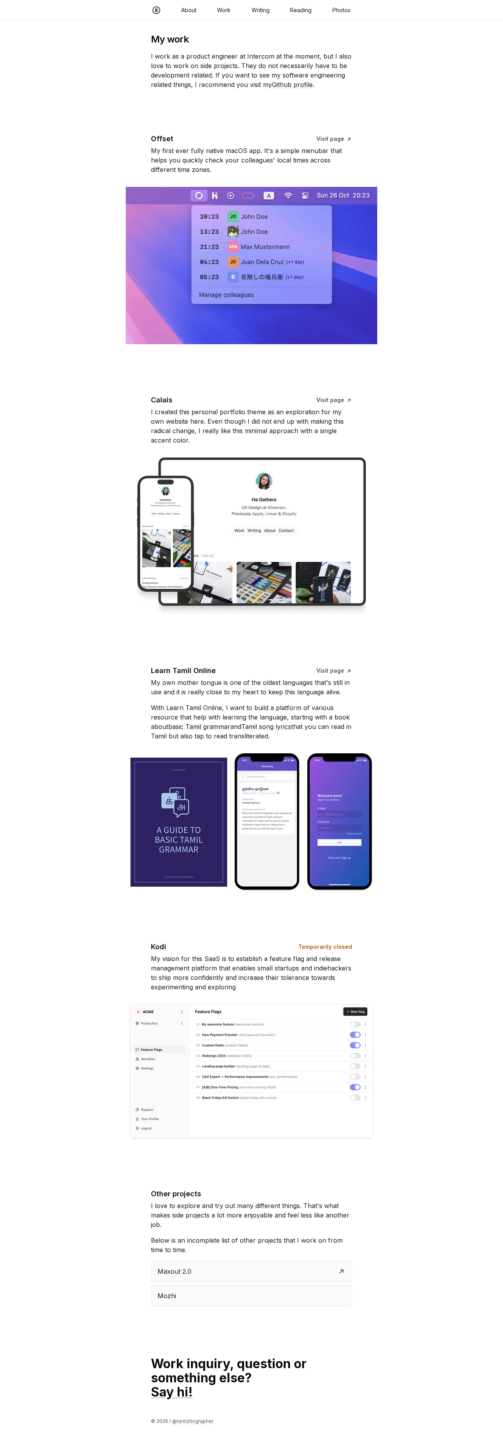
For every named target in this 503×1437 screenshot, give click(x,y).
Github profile (292, 85)
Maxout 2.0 (174, 1271)
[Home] (156, 10)
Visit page (331, 138)
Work (224, 10)
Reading (301, 10)
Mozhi (167, 1296)
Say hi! (172, 1392)
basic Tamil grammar (199, 726)
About (188, 10)
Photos (341, 10)
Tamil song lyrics (266, 726)
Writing (261, 10)
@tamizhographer (192, 1421)
